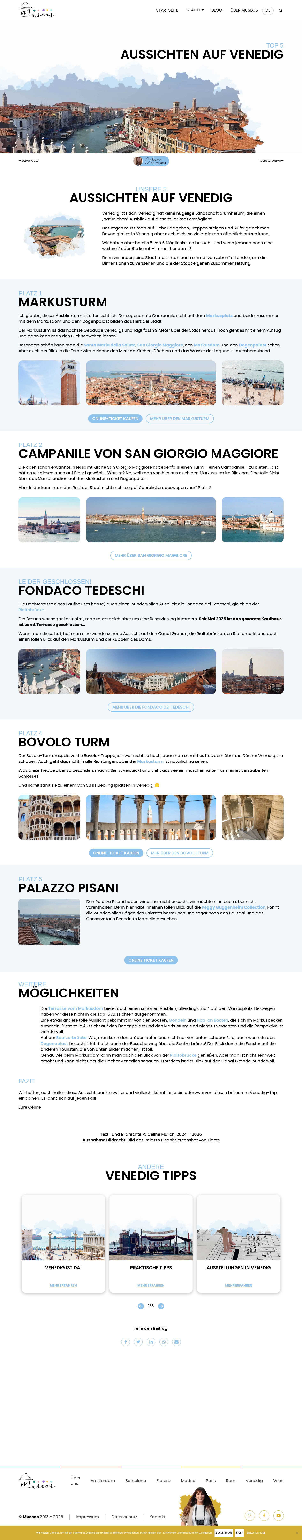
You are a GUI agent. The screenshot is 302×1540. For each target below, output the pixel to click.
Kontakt (157, 1517)
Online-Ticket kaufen (115, 418)
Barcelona (135, 1481)
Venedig (254, 1481)
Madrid (188, 1481)
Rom (230, 1481)
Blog (216, 10)
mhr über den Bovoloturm (180, 853)
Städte (193, 10)
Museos (31, 1517)
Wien (278, 1481)
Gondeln (178, 1020)
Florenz (164, 1481)
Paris (211, 1481)
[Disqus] (151, 1409)
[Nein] (297, 1533)
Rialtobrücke (31, 610)
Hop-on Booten (212, 1020)
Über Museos (244, 10)
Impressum (87, 1517)
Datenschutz (124, 1517)
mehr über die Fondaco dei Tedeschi (150, 707)
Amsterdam (103, 1481)
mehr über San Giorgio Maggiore (151, 555)
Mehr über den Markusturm (179, 418)
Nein (239, 1532)
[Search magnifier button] (279, 11)
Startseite (167, 10)
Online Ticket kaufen (150, 960)
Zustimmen (224, 1532)
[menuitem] (267, 11)
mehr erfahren (63, 1285)
